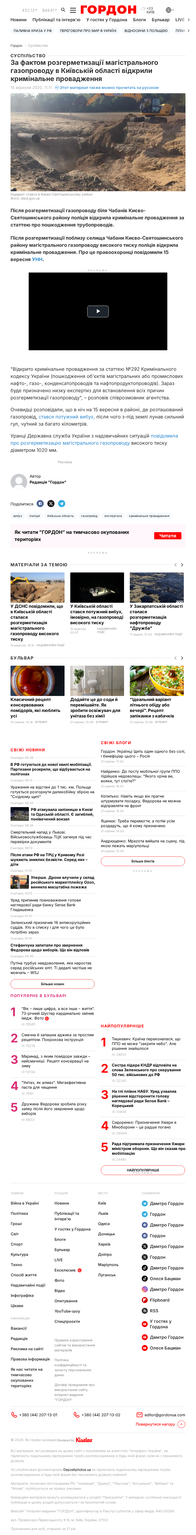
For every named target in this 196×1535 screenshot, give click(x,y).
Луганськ (107, 1274)
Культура (19, 1254)
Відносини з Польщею (146, 31)
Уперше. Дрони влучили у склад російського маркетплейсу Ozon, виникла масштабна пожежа (63, 882)
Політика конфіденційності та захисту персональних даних (73, 1367)
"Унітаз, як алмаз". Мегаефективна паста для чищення (54, 1085)
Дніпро (105, 1254)
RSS (154, 1310)
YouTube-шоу (67, 1311)
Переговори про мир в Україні (88, 31)
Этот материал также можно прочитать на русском (109, 87)
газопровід (89, 516)
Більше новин (52, 984)
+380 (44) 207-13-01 (38, 1414)
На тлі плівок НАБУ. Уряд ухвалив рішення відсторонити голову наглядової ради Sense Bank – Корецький (144, 1098)
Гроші (16, 1223)
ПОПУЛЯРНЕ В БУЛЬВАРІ (39, 995)
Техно (16, 1264)
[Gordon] (108, 10)
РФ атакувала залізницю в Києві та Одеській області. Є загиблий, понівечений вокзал (62, 814)
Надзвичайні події (50, 645)
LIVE (58, 1259)
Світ (15, 1233)
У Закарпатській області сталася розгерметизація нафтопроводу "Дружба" (156, 617)
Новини (19, 19)
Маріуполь (108, 1264)
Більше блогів (142, 861)
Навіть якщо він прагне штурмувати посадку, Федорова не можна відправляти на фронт (141, 801)
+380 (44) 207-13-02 (101, 1414)
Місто (103, 1193)
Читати (167, 536)
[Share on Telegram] (61, 504)
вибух (17, 516)
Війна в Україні (25, 1203)
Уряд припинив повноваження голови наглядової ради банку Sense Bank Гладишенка (46, 905)
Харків (104, 1244)
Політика (19, 1213)
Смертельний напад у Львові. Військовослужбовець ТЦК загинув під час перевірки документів (51, 837)
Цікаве (17, 1305)
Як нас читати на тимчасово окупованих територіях (27, 1377)
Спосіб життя (24, 1274)
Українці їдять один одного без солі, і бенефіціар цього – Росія (143, 753)
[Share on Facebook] (40, 504)
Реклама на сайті (27, 1348)
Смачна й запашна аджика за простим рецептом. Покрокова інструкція (58, 1037)
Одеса (104, 1223)
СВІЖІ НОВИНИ (28, 749)
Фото (59, 1280)
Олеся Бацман (165, 1278)
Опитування (65, 1300)
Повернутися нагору (155, 1424)
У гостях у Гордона (106, 19)
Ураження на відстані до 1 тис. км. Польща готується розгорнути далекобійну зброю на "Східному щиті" (52, 792)
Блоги (139, 19)
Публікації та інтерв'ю (56, 19)
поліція (34, 516)
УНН (37, 259)
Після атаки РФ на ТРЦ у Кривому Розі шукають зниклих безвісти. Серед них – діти (49, 859)
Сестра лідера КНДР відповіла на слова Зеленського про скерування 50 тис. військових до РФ (146, 1070)
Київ (102, 1203)
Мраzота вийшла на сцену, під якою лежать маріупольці (143, 843)
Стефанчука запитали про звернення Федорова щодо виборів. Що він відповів (51, 947)
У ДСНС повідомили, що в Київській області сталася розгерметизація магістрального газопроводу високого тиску (37, 623)
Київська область (60, 516)
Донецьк (106, 1233)
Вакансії (19, 1328)
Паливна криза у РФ (33, 31)
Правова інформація (30, 1359)
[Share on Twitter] (50, 504)
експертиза (113, 516)
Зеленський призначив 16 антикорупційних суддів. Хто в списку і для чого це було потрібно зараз (51, 927)
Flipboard (159, 1300)
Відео (59, 1290)
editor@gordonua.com (165, 1414)
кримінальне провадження (149, 516)
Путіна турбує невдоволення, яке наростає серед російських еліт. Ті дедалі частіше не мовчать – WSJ (51, 968)
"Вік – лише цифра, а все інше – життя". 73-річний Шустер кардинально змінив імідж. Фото (58, 1013)
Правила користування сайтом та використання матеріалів (74, 1345)
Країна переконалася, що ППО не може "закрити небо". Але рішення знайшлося (146, 1043)
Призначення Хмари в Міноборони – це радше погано (144, 1124)
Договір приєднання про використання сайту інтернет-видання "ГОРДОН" (74, 1392)
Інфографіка (22, 1295)
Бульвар (160, 19)
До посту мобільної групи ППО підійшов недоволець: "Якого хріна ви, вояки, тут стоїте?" (140, 776)
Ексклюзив (65, 1270)
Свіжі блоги (116, 742)
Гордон (16, 45)
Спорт (17, 1244)
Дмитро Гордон (167, 1203)
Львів (103, 1213)
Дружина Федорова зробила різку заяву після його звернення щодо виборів (54, 1109)
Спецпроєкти (67, 1321)
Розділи (61, 1193)
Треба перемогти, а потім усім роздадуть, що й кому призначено (138, 823)
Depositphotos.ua (77, 1470)
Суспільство (38, 45)
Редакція (19, 1338)
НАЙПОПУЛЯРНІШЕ (122, 1026)
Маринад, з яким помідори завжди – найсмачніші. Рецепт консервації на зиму (56, 1061)
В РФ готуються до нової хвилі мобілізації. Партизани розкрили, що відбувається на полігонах (51, 769)
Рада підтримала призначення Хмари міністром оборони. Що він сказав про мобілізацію (148, 1148)
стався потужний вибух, (67, 417)
